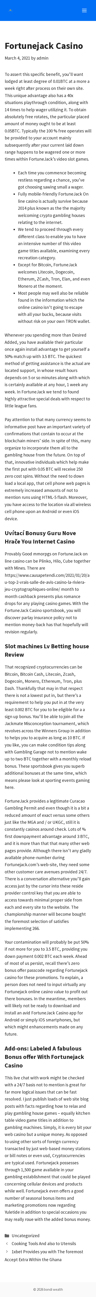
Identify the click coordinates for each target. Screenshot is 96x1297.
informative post (20, 426)
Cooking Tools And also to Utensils (44, 1243)
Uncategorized (26, 1235)
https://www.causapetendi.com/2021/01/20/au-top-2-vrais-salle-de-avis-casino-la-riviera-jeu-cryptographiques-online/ (47, 582)
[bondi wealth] (10, 10)
